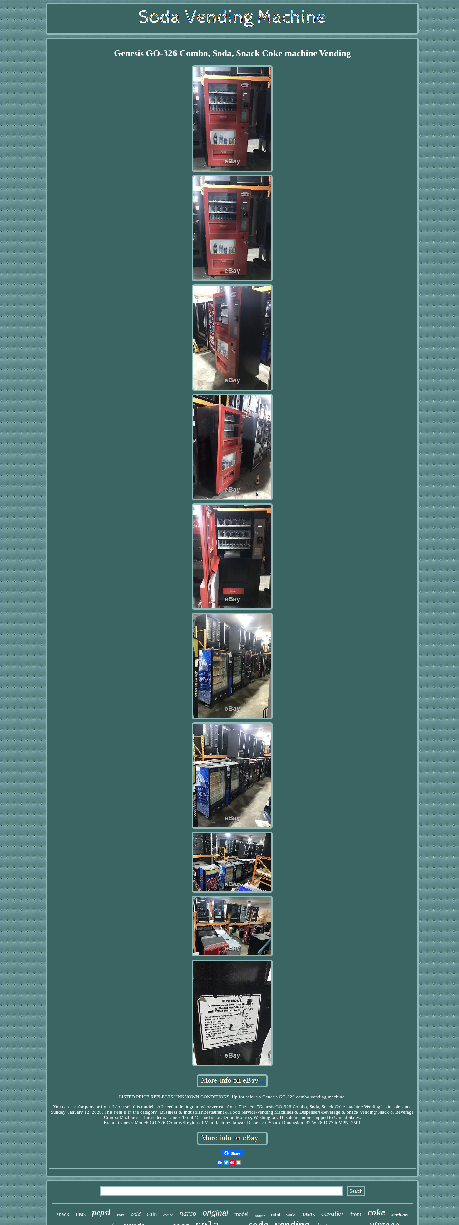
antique (260, 1216)
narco (188, 1213)
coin (152, 1214)
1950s (81, 1215)
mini (275, 1214)
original (215, 1212)
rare (121, 1215)
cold (136, 1214)
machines (399, 1215)
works (291, 1215)
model (241, 1214)
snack (63, 1214)
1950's (308, 1214)
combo (168, 1215)
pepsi (101, 1212)
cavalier (332, 1213)
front (355, 1214)
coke (376, 1212)
